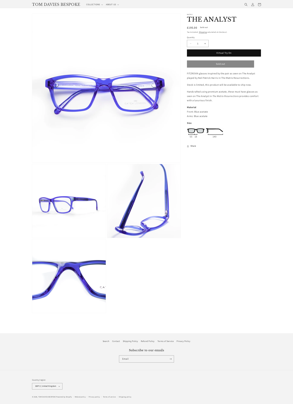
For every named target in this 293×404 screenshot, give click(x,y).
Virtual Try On (224, 53)
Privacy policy (94, 397)
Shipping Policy (130, 341)
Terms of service (109, 397)
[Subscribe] (170, 359)
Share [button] (193, 146)
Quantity (191, 37)
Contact (116, 341)
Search (106, 341)
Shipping (203, 32)
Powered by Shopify (64, 397)
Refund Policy (148, 341)
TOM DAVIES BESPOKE (47, 397)
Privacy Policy (183, 341)
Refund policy (80, 397)
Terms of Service (165, 341)
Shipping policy (125, 397)
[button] (94, 4)
